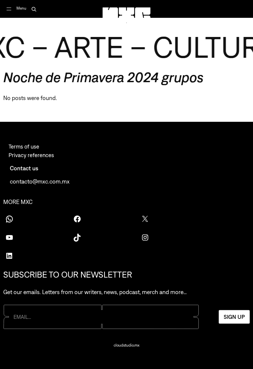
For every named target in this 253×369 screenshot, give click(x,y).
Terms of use (24, 146)
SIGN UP (234, 317)
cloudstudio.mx (126, 345)
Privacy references (31, 155)
